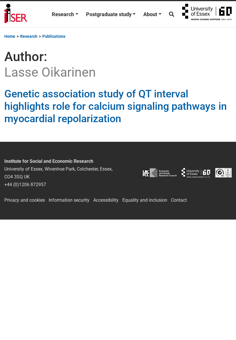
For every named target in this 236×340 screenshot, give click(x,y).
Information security (69, 200)
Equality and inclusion (144, 200)
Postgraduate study (109, 14)
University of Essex (207, 14)
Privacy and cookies (24, 200)
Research (63, 14)
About (150, 14)
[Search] (171, 14)
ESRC (159, 173)
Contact (179, 200)
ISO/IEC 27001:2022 (223, 173)
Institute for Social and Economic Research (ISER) (15, 14)
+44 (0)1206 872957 (25, 184)
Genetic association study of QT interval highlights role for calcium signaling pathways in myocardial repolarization (115, 106)
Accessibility (106, 200)
